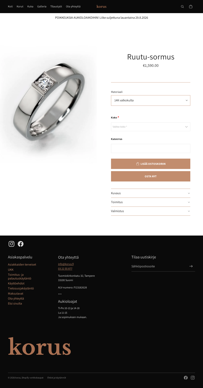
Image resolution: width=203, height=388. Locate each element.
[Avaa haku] (182, 6)
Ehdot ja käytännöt (56, 377)
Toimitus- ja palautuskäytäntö (19, 276)
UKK (10, 270)
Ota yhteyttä (16, 298)
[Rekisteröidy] (191, 266)
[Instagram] (192, 377)
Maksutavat (15, 293)
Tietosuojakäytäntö (21, 288)
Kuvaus (116, 193)
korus (18, 377)
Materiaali (117, 92)
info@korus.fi (66, 264)
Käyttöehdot (16, 283)
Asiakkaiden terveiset (22, 264)
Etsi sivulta (15, 303)
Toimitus (117, 202)
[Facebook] (185, 377)
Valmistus (117, 211)
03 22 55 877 (65, 268)
